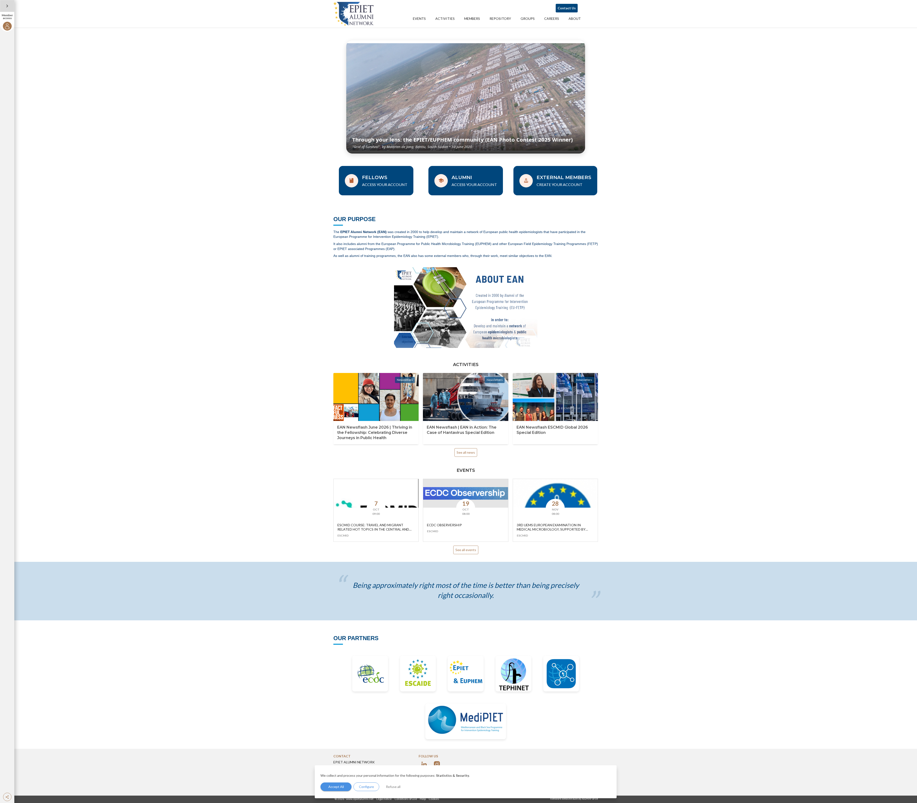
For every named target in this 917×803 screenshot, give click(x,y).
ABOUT (575, 18)
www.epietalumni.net (359, 799)
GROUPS (528, 18)
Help (423, 799)
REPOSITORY (500, 18)
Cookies (434, 799)
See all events (465, 550)
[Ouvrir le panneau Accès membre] (7, 6)
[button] (7, 797)
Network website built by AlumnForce (574, 798)
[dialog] (466, 781)
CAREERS (551, 18)
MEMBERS (472, 18)
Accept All (336, 787)
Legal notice (384, 799)
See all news (466, 452)
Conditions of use (406, 799)
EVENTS (419, 18)
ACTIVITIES (445, 18)
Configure (366, 787)
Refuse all (393, 787)
